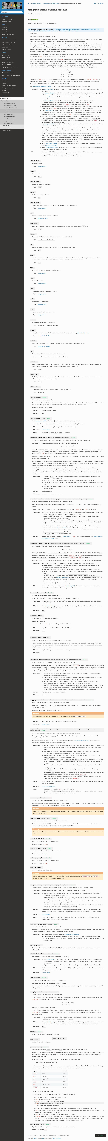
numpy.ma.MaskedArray (82, 740)
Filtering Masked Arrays (7, 88)
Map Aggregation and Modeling (9, 67)
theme (43, 1138)
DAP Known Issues (6, 21)
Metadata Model (6, 57)
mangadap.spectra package (10, 118)
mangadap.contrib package (10, 105)
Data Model (5, 60)
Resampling (4, 83)
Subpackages (6, 101)
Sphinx (35, 1138)
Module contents (8, 112)
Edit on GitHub (99, 3)
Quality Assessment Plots (8, 62)
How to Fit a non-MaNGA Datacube (11, 75)
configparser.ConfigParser (72, 934)
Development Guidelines (8, 34)
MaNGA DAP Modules (7, 130)
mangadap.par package (9, 114)
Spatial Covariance (6, 49)
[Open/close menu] (0, 98)
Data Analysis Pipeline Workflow (10, 40)
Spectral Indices (5, 47)
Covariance (4, 81)
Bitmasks (4, 90)
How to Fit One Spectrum (8, 72)
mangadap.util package (9, 123)
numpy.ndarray (48, 89)
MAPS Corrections (6, 64)
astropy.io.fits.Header (51, 143)
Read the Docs (57, 1138)
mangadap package (36, 3)
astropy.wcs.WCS (49, 124)
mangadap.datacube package (10, 107)
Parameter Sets (5, 92)
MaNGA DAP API (6, 98)
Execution (4, 29)
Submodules (6, 125)
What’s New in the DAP (8, 19)
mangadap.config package (9, 103)
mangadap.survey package (10, 121)
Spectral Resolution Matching (9, 85)
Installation (4, 27)
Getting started (5, 55)
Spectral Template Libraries (8, 42)
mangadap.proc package (9, 116)
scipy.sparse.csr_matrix (62, 527)
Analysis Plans (5, 32)
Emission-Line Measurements (9, 44)
